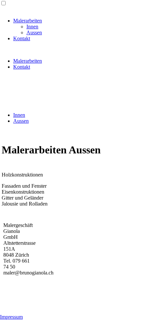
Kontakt (21, 38)
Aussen (34, 32)
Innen (32, 26)
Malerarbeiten (27, 20)
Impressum (11, 317)
